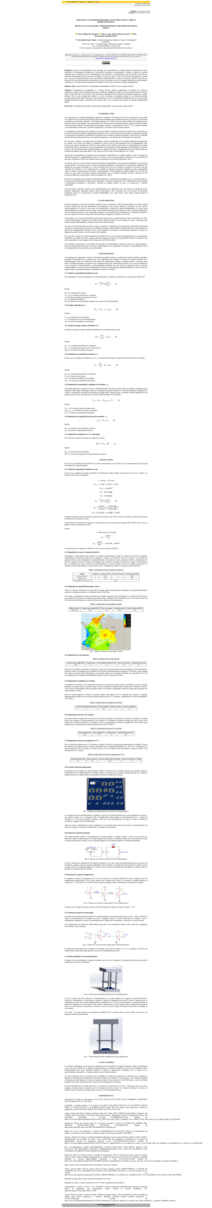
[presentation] (106, 284)
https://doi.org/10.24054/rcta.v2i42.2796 (106, 58)
